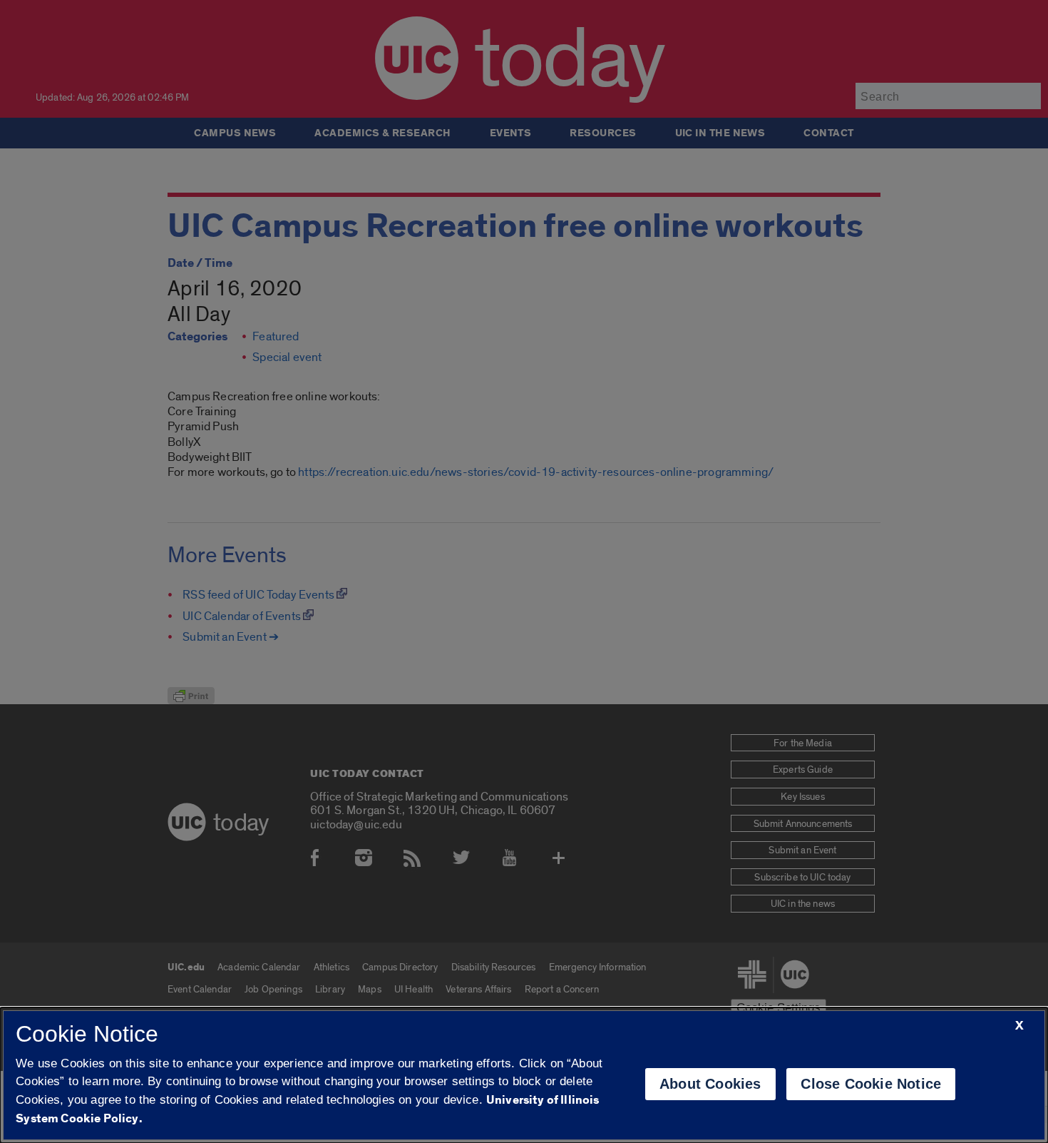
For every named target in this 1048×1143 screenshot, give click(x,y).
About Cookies (710, 1084)
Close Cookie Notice (871, 1084)
